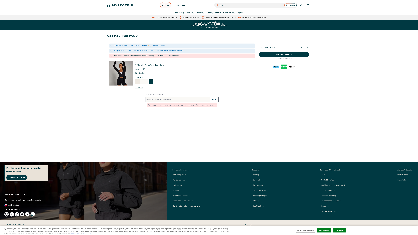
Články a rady (258, 185)
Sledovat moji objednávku (183, 201)
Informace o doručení (181, 195)
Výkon (240, 12)
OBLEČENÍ (180, 5)
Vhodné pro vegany (260, 195)
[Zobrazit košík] (308, 5)
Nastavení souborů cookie (16, 194)
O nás (323, 175)
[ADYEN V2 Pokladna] (284, 66)
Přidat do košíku (159, 45)
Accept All (339, 230)
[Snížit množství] (137, 81)
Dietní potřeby (229, 12)
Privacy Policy (74, 233)
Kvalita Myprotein (327, 180)
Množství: (139, 77)
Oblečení (256, 180)
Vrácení (176, 190)
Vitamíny (200, 12)
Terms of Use (86, 233)
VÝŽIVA (165, 5)
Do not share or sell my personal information (23, 200)
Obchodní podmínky (328, 195)
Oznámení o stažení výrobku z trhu (186, 206)
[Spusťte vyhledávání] (217, 5)
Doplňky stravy (258, 206)
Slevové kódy (402, 175)
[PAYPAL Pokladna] (276, 66)
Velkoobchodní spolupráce (331, 201)
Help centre (177, 185)
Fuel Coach (291, 5)
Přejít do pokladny (284, 54)
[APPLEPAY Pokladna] (292, 66)
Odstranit (139, 88)
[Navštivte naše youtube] (22, 214)
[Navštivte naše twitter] (27, 214)
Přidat (214, 99)
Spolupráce (325, 206)
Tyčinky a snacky (214, 12)
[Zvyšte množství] (151, 81)
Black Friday (401, 180)
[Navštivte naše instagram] (6, 214)
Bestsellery (179, 12)
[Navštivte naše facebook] (12, 214)
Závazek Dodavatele (328, 211)
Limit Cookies (324, 230)
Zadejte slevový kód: (154, 95)
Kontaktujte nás (179, 180)
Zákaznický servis (179, 175)
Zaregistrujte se (16, 177)
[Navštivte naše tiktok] (17, 214)
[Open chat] (32, 214)
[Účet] (301, 5)
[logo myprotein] (120, 5)
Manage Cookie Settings (305, 230)
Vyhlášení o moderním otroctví (333, 185)
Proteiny (190, 12)
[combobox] (255, 5)
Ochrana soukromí (328, 190)
